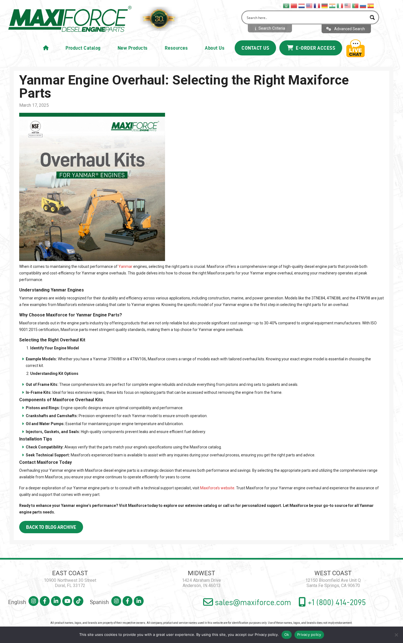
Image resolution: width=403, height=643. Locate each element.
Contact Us (255, 47)
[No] (396, 635)
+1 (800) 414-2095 (336, 602)
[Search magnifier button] (372, 17)
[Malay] (347, 5)
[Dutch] (301, 5)
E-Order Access (315, 47)
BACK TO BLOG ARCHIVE (51, 527)
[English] (309, 5)
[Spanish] (370, 5)
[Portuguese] (355, 5)
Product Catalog (83, 47)
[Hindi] (332, 5)
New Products (133, 47)
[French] (317, 5)
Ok (286, 634)
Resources (176, 47)
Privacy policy (266, 634)
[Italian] (340, 5)
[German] (324, 5)
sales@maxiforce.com (252, 602)
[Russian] (363, 5)
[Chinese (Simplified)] (294, 5)
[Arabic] (286, 5)
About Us (215, 47)
